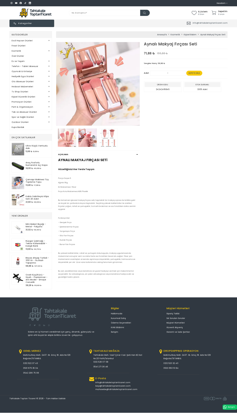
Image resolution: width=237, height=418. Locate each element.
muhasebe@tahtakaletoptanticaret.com (116, 389)
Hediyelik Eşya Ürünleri (23, 76)
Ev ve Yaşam (18, 61)
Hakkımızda (116, 313)
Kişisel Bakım (190, 34)
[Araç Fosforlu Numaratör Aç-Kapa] (18, 166)
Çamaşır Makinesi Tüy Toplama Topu (37, 180)
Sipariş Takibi (173, 313)
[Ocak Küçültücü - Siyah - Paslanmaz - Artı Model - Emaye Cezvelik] (18, 278)
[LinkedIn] (30, 3)
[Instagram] (11, 3)
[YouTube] (16, 3)
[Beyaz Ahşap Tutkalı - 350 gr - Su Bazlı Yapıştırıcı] (18, 261)
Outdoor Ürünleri (20, 122)
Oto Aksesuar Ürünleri (23, 81)
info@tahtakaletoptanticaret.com (112, 382)
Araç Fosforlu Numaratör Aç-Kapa (37, 163)
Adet (146, 73)
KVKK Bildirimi (117, 327)
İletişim (114, 332)
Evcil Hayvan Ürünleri (22, 40)
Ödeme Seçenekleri (121, 322)
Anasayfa (162, 34)
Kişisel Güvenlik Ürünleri (23, 96)
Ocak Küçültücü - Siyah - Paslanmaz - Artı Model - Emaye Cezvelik (36, 278)
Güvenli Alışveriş (175, 327)
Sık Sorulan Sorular (176, 318)
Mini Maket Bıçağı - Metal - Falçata (36, 225)
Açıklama (63, 154)
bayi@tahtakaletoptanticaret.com (113, 386)
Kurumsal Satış (118, 318)
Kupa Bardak (18, 127)
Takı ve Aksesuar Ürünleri (24, 112)
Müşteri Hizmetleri (176, 322)
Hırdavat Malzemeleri (22, 86)
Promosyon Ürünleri (21, 101)
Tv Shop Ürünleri (20, 91)
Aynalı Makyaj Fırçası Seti (212, 34)
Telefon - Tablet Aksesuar (25, 66)
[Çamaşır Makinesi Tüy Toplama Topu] (18, 183)
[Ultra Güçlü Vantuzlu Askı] (18, 149)
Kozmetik (16, 51)
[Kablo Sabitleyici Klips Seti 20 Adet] (18, 199)
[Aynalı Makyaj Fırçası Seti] (98, 84)
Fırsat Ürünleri (19, 45)
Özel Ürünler (18, 56)
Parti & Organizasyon (22, 107)
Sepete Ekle (194, 73)
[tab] (98, 154)
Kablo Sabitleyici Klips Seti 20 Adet (37, 197)
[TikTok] (25, 3)
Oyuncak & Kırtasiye (22, 71)
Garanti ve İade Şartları (178, 332)
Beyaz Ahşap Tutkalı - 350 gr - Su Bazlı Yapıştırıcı (37, 260)
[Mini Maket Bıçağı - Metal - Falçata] (18, 227)
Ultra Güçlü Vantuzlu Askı (37, 147)
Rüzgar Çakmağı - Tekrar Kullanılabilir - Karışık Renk (36, 243)
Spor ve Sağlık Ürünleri (23, 117)
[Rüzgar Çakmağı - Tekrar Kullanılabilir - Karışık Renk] (18, 244)
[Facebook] (21, 3)
